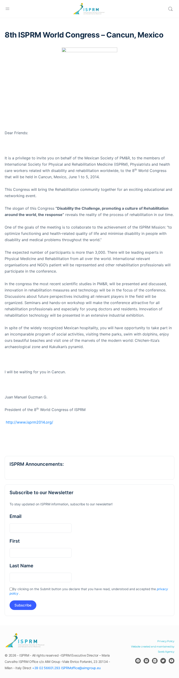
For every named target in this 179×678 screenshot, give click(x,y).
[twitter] (163, 661)
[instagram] (146, 661)
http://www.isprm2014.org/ (29, 422)
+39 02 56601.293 (46, 668)
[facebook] (138, 661)
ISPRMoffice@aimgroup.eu (80, 668)
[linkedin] (155, 661)
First (15, 541)
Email (15, 516)
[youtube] (171, 661)
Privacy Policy (165, 641)
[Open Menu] (7, 8)
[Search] (170, 9)
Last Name (21, 565)
